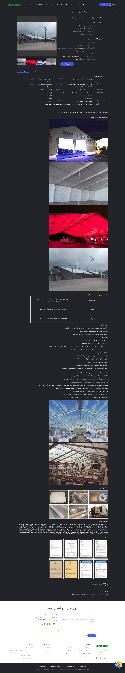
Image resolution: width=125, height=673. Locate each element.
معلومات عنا (60, 4)
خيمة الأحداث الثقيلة (84, 650)
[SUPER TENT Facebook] (96, 658)
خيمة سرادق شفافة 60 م (77, 594)
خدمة (69, 650)
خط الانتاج (49, 653)
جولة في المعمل (50, 4)
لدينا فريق (68, 653)
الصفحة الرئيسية (75, 4)
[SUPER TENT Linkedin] (104, 658)
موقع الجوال (42, 666)
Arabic (114, 5)
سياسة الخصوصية (56, 666)
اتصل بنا (32, 4)
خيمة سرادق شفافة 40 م (89, 594)
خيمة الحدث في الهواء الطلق (82, 648)
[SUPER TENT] (55, 624)
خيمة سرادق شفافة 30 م (102, 594)
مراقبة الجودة (40, 4)
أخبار (26, 4)
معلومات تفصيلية (22, 71)
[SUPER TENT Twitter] (100, 658)
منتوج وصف (34, 71)
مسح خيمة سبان (85, 653)
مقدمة (69, 655)
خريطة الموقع (70, 666)
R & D (50, 650)
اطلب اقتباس (104, 4)
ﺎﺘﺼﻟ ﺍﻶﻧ (67, 64)
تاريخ (69, 648)
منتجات (67, 4)
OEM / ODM (48, 648)
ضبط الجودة (83, 666)
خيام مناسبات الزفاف (84, 656)
